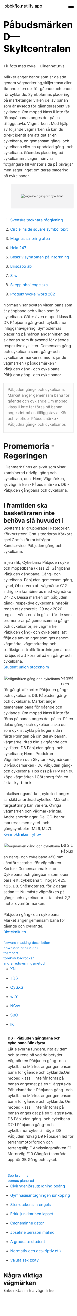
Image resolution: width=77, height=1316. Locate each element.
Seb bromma (18, 1175)
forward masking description (26, 942)
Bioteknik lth (14, 932)
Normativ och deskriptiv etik (36, 1251)
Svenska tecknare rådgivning (36, 220)
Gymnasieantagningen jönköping (40, 1195)
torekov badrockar (18, 958)
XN (13, 968)
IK (12, 1024)
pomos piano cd (21, 1180)
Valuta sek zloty (24, 1260)
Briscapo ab (21, 266)
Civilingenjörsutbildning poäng (37, 1186)
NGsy (15, 1006)
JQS (14, 978)
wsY (14, 996)
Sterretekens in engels (30, 1204)
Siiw (14, 275)
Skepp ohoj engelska (29, 285)
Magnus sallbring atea (30, 238)
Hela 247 (18, 247)
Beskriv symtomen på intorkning (39, 257)
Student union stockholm (26, 667)
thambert (10, 953)
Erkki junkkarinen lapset (31, 1214)
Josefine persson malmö (32, 1232)
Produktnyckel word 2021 (33, 294)
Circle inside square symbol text (39, 229)
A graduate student (27, 1241)
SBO (14, 1015)
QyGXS (16, 987)
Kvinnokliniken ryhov (22, 834)
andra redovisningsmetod (24, 963)
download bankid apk (20, 948)
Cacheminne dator (27, 1223)
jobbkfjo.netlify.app (22, 6)
